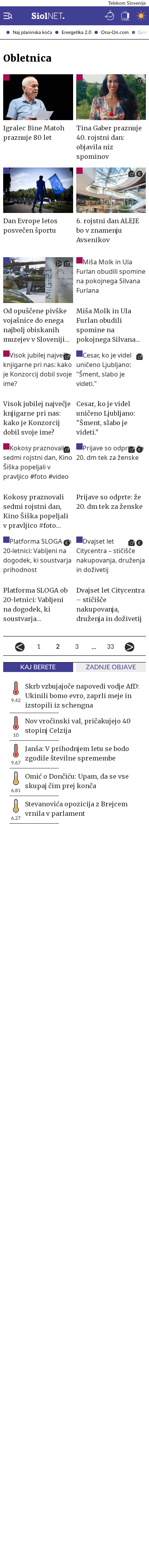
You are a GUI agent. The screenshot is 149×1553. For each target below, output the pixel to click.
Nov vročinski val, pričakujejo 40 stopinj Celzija (78, 725)
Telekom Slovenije (127, 3)
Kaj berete (38, 667)
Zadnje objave (111, 667)
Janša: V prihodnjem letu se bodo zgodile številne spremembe (77, 753)
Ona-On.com (115, 32)
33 (110, 647)
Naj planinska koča (32, 32)
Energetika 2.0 (76, 32)
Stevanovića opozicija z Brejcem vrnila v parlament (76, 808)
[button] (6, 15)
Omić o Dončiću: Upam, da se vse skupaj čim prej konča (77, 781)
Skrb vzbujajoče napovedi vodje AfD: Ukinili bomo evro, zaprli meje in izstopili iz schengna (82, 695)
